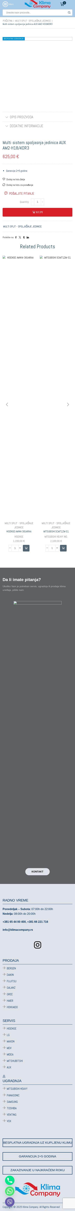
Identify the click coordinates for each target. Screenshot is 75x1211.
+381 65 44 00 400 (14, 921)
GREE (10, 994)
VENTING (11, 1115)
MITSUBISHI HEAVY (17, 1089)
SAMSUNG (12, 1102)
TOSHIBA (12, 1108)
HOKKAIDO (12, 1007)
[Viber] (9, 1202)
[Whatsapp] (9, 1191)
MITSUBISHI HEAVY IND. (56, 536)
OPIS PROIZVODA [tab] (21, 117)
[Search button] (69, 12)
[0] (65, 4)
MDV (9, 1048)
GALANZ (11, 988)
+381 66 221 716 (37, 921)
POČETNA (7, 20)
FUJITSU (11, 981)
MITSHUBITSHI (15, 1061)
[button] (26, 548)
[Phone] (9, 1180)
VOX (9, 1121)
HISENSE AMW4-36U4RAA (18, 531)
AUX (9, 1067)
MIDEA (10, 1054)
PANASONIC (13, 1095)
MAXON (10, 1041)
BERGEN (11, 968)
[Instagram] (37, 944)
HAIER (10, 1001)
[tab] (37, 117)
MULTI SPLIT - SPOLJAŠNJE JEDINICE (33, 20)
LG (8, 1035)
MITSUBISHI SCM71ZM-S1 (56, 531)
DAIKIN (10, 975)
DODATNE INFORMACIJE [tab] (26, 126)
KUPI (39, 212)
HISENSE (18, 536)
